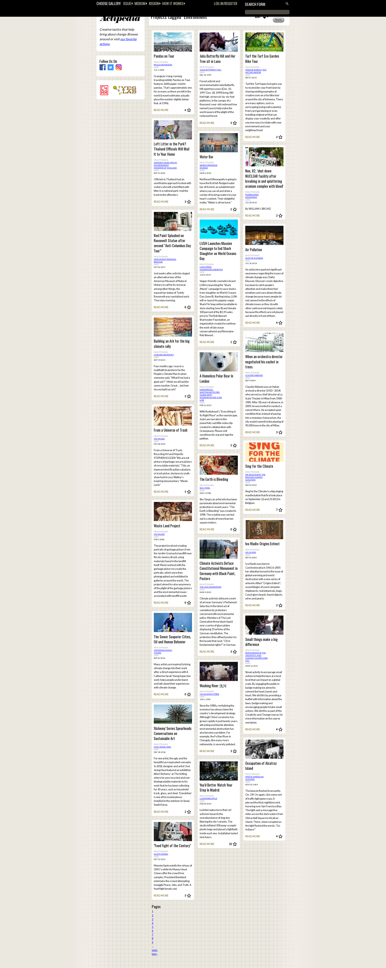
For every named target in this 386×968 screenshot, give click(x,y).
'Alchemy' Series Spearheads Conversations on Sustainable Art (172, 733)
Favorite (189, 110)
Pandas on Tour (164, 56)
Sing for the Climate (259, 466)
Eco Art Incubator (255, 71)
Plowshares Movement (252, 195)
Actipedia (120, 19)
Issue (127, 3)
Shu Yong (205, 488)
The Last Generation (210, 587)
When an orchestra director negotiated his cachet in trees (264, 361)
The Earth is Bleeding (214, 479)
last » (154, 954)
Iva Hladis (250, 552)
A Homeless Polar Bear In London (216, 378)
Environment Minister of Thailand (165, 166)
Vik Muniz (159, 438)
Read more (161, 110)
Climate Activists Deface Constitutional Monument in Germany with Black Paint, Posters (219, 571)
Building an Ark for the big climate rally (172, 344)
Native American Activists (254, 777)
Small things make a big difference (261, 642)
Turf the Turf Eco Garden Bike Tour (262, 59)
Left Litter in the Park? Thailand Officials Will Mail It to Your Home (171, 148)
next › (155, 950)
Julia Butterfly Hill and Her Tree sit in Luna (217, 59)
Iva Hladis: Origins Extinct (262, 543)
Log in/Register (225, 3)
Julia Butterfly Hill (210, 69)
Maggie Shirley (253, 69)
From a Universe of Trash (170, 430)
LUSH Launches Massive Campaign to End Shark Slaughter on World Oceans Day (218, 251)
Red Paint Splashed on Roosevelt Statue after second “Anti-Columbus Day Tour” (172, 243)
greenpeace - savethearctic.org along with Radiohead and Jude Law (211, 394)
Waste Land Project (167, 525)
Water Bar (206, 156)
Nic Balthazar (253, 474)
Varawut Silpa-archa (165, 162)
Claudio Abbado (254, 375)
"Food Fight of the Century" (172, 845)
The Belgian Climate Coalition (255, 477)
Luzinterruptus (208, 798)
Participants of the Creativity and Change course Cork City (256, 657)
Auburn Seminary (164, 354)
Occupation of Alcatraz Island (261, 766)
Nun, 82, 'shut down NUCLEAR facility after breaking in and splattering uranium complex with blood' (264, 178)
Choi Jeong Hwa (162, 747)
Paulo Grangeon (163, 64)
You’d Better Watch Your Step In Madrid (216, 787)
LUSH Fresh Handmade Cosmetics (211, 268)
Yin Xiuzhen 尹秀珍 (209, 694)
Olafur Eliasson (254, 258)
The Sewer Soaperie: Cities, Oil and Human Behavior (172, 639)
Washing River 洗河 (213, 685)
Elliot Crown (161, 854)
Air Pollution (253, 249)
